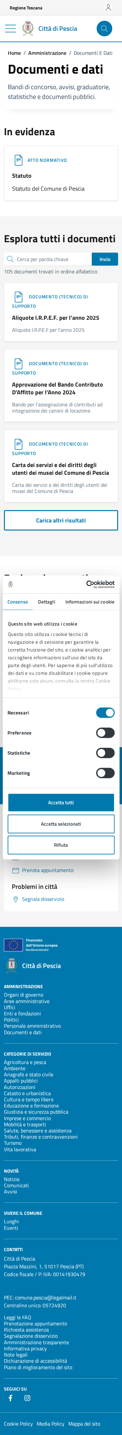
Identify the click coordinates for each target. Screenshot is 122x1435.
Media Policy (50, 1424)
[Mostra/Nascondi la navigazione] (10, 28)
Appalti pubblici (21, 1080)
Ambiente (14, 1068)
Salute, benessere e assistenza (38, 1130)
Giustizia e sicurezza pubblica (36, 1112)
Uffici (9, 1007)
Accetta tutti (61, 802)
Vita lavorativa (20, 1149)
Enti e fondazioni (22, 1013)
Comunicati (16, 1185)
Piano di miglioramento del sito (38, 1367)
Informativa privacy (25, 1348)
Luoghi (11, 1221)
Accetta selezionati (61, 823)
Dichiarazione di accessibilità (35, 1361)
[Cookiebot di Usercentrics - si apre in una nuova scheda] (87, 584)
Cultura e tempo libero (28, 1099)
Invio (105, 259)
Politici (11, 1019)
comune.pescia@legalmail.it (45, 1297)
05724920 (54, 1305)
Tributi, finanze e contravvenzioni (41, 1137)
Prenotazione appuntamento (35, 1323)
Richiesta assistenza (26, 1329)
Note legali (16, 1354)
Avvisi (10, 1191)
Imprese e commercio (27, 1118)
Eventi (11, 1228)
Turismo (12, 1143)
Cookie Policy (18, 1424)
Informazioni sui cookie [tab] (90, 601)
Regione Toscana (26, 7)
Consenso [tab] (17, 601)
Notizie (12, 1179)
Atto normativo (47, 160)
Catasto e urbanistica (27, 1093)
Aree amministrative (26, 1001)
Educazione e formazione (31, 1105)
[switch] (105, 733)
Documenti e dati (23, 1032)
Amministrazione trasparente (36, 1342)
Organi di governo (23, 995)
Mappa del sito (84, 1424)
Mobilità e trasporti (25, 1124)
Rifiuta (61, 845)
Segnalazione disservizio (31, 1336)
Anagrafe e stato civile (28, 1074)
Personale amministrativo (32, 1026)
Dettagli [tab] (46, 601)
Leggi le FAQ (17, 1317)
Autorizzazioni (19, 1087)
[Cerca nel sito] (104, 28)
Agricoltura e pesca (25, 1062)
